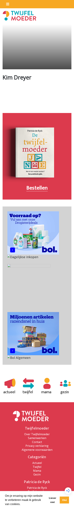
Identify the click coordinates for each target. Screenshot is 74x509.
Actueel (37, 463)
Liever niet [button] (52, 500)
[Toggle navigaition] (6, 3)
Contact (37, 442)
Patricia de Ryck (37, 488)
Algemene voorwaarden (37, 450)
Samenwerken (37, 438)
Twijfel (37, 467)
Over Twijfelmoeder (37, 434)
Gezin (37, 474)
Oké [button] (64, 500)
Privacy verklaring (37, 446)
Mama (37, 471)
